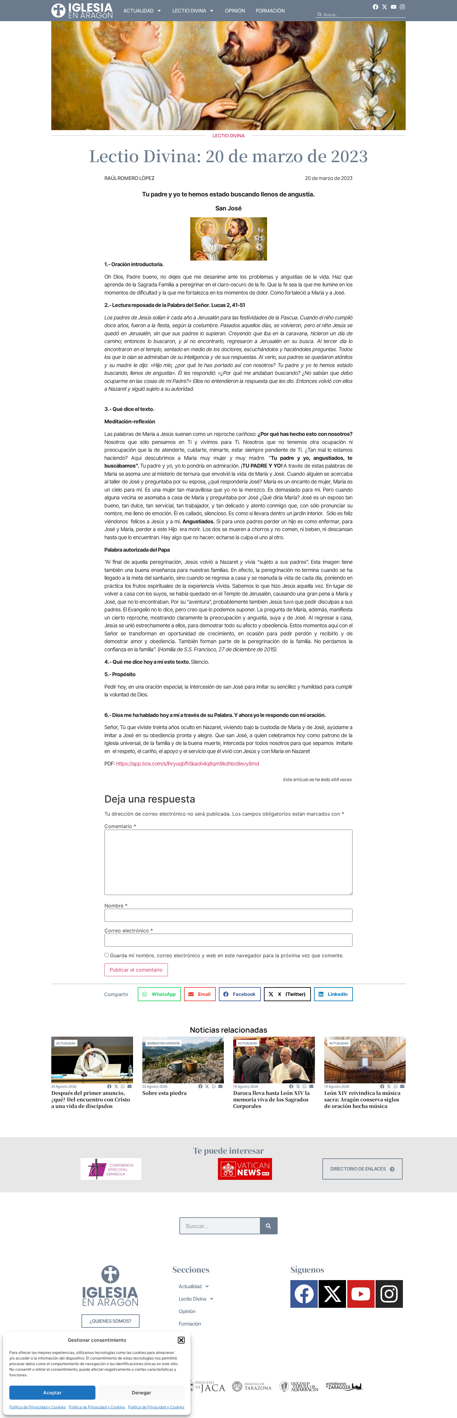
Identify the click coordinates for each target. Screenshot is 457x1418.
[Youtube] (393, 6)
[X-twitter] (384, 6)
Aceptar (52, 1393)
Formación (270, 10)
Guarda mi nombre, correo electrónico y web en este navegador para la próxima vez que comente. (227, 955)
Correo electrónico (128, 930)
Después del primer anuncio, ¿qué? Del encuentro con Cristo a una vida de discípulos (90, 1099)
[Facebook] (375, 6)
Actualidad (138, 10)
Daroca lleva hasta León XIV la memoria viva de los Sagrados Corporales (271, 1099)
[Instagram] (402, 6)
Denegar (141, 1393)
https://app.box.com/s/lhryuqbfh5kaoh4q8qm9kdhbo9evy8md (187, 764)
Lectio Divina (189, 10)
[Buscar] (268, 1226)
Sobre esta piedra (164, 1092)
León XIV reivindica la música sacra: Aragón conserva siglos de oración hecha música (362, 1099)
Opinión (235, 10)
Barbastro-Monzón (163, 1043)
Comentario (120, 826)
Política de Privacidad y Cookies (37, 1407)
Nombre (115, 905)
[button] (181, 1340)
